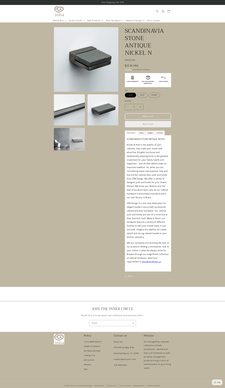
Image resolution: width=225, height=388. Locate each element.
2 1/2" (142, 95)
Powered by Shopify (85, 385)
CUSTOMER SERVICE (93, 342)
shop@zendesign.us (151, 262)
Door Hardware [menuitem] (113, 20)
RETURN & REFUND (92, 351)
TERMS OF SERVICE (92, 346)
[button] (157, 11)
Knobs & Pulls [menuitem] (75, 20)
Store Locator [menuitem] (153, 20)
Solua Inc (74, 385)
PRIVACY (87, 365)
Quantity (128, 101)
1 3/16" (130, 95)
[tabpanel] (148, 203)
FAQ (86, 369)
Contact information (154, 385)
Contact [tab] (160, 133)
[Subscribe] (133, 323)
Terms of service (125, 385)
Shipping (128, 69)
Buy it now (148, 124)
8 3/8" (154, 95)
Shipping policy (139, 385)
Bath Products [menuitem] (94, 20)
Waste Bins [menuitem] (58, 20)
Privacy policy (112, 385)
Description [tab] (131, 133)
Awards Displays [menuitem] (134, 20)
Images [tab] (150, 133)
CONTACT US (89, 356)
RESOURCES (89, 360)
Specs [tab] (141, 133)
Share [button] (129, 276)
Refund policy (99, 385)
